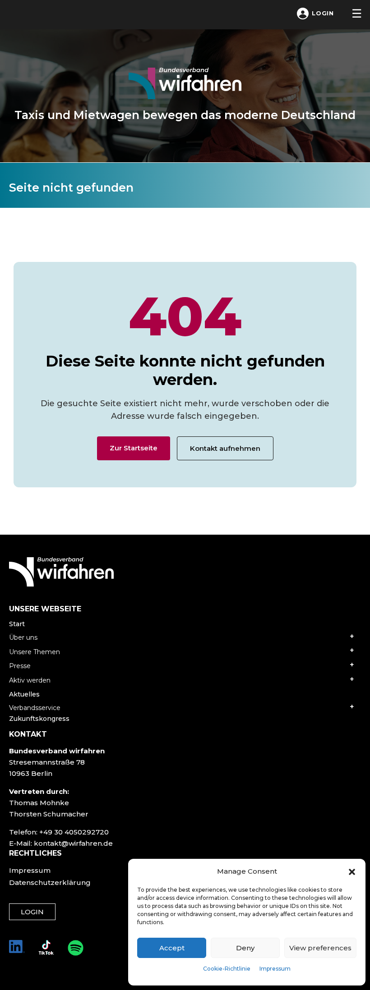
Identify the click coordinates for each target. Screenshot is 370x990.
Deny (245, 948)
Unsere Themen (34, 652)
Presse (20, 666)
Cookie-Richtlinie (226, 968)
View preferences (320, 948)
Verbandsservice (34, 708)
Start (17, 624)
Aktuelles (24, 694)
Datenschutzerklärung (50, 882)
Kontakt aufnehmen (225, 448)
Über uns (23, 637)
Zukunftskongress (39, 719)
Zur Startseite (133, 448)
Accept (172, 948)
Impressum (275, 968)
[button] (351, 871)
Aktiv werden (30, 680)
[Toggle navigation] (356, 13)
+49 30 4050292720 (74, 832)
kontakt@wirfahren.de (73, 843)
